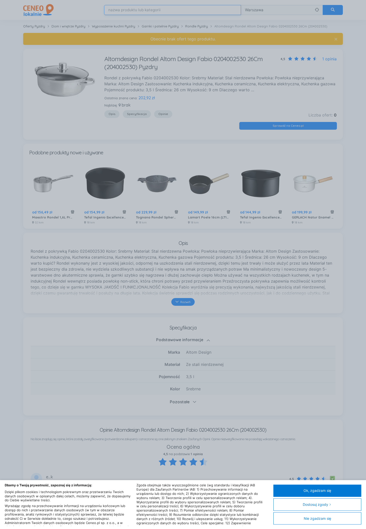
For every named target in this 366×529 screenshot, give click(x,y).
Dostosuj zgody (315, 504)
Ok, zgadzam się (317, 490)
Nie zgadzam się (317, 518)
